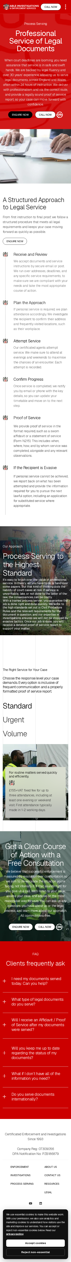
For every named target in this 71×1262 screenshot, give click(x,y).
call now (50, 7)
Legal (48, 1192)
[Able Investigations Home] (21, 7)
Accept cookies (35, 1243)
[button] (65, 7)
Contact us (52, 1175)
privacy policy (14, 1234)
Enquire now (20, 114)
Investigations (21, 1175)
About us (50, 1167)
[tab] (17, 706)
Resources (51, 1183)
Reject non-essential (35, 1252)
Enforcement (20, 1167)
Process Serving (22, 1183)
